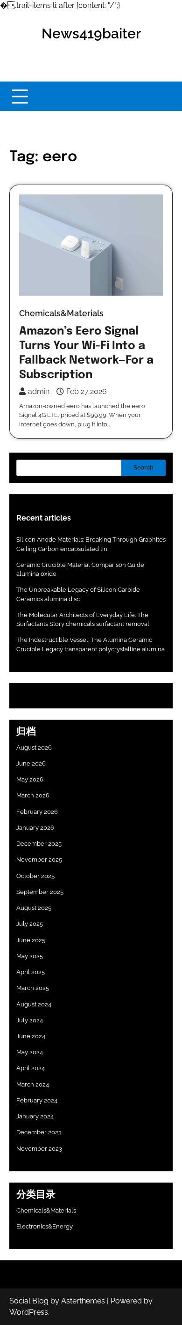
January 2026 (35, 827)
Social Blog (29, 1300)
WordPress (28, 1312)
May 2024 (29, 1052)
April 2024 (30, 1068)
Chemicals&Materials (61, 313)
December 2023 (39, 1132)
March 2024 (32, 1084)
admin (38, 391)
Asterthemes (83, 1300)
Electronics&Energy (44, 1226)
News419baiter (91, 33)
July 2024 (29, 1020)
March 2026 (32, 795)
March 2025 (32, 987)
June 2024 (30, 1036)
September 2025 (39, 891)
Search (143, 467)
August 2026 (34, 747)
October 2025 (35, 875)
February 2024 (36, 1100)
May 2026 (29, 779)
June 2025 (30, 940)
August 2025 (33, 907)
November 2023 (39, 1148)
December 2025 (39, 843)
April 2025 (30, 971)
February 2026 (37, 811)
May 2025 (29, 956)
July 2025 (29, 923)
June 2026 (31, 763)
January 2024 (35, 1116)
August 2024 (33, 1004)
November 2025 (39, 859)
